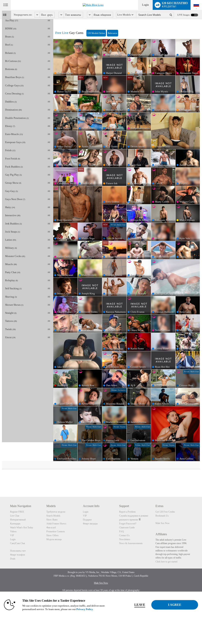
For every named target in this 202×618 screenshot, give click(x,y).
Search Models (53, 515)
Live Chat (14, 515)
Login (145, 4)
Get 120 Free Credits (165, 511)
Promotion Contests (55, 531)
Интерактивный (18, 519)
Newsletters (124, 539)
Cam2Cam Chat (17, 543)
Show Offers (52, 535)
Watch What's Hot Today (21, 527)
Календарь (15, 523)
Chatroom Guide (127, 527)
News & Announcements (131, 543)
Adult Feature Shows (56, 523)
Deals (12, 558)
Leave (139, 604)
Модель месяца (54, 539)
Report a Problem (127, 511)
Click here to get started (166, 561)
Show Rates (52, 519)
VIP (12, 535)
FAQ (121, 531)
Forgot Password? (127, 523)
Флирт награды (90, 523)
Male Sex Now (162, 523)
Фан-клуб (51, 527)
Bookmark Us (162, 515)
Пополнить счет (18, 550)
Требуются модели (55, 511)
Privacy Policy (84, 609)
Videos (13, 531)
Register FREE (17, 511)
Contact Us (124, 535)
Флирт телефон (17, 554)
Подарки (87, 519)
